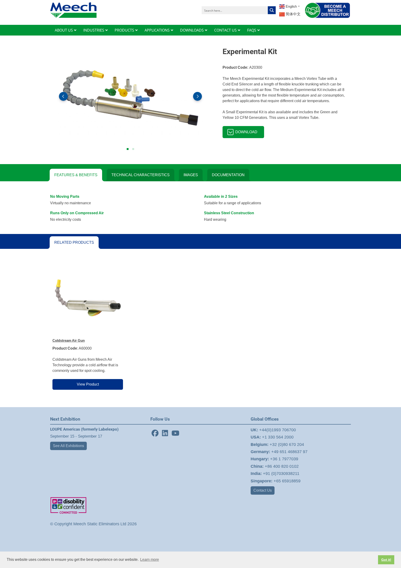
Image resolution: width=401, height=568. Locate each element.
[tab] (127, 149)
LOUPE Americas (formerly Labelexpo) (84, 429)
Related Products (74, 242)
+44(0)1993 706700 (273, 430)
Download (246, 132)
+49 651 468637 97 (279, 451)
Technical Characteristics (140, 175)
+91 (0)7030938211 (275, 473)
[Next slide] (197, 96)
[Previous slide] (63, 96)
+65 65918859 (276, 481)
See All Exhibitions (68, 446)
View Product (88, 384)
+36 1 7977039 (274, 459)
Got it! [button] (386, 560)
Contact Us (262, 490)
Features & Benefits (75, 175)
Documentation (228, 175)
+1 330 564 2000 (272, 437)
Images (191, 175)
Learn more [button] (149, 560)
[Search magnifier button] (272, 10)
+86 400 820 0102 (275, 466)
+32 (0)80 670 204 (277, 444)
